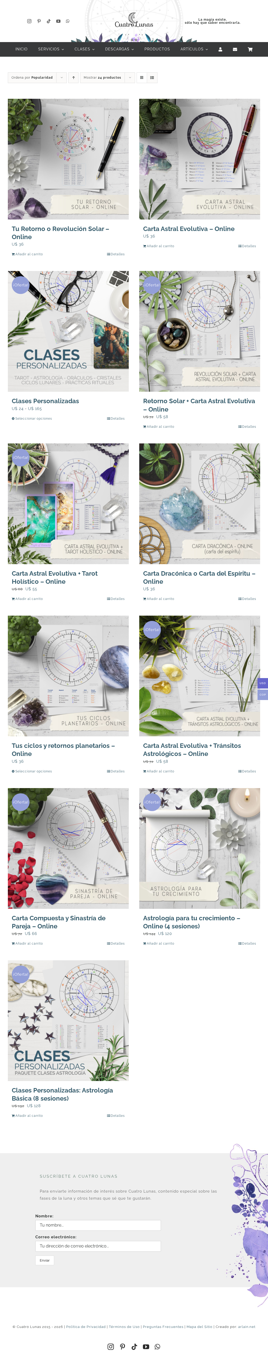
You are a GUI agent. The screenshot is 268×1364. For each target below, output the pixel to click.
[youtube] (58, 21)
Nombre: (44, 1216)
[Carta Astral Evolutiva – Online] (199, 159)
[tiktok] (49, 21)
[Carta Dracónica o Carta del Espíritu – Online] (199, 503)
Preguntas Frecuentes (163, 1327)
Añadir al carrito (29, 254)
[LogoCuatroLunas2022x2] (134, 11)
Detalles (118, 254)
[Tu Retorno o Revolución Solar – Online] (68, 159)
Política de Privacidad (86, 1327)
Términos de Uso (124, 1327)
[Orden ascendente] (73, 77)
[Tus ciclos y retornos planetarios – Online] (68, 676)
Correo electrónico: (56, 1237)
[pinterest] (39, 21)
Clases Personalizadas (45, 401)
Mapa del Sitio (200, 1327)
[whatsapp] (68, 21)
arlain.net (246, 1327)
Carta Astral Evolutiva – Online (188, 229)
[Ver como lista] (152, 78)
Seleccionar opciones (33, 418)
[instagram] (29, 21)
